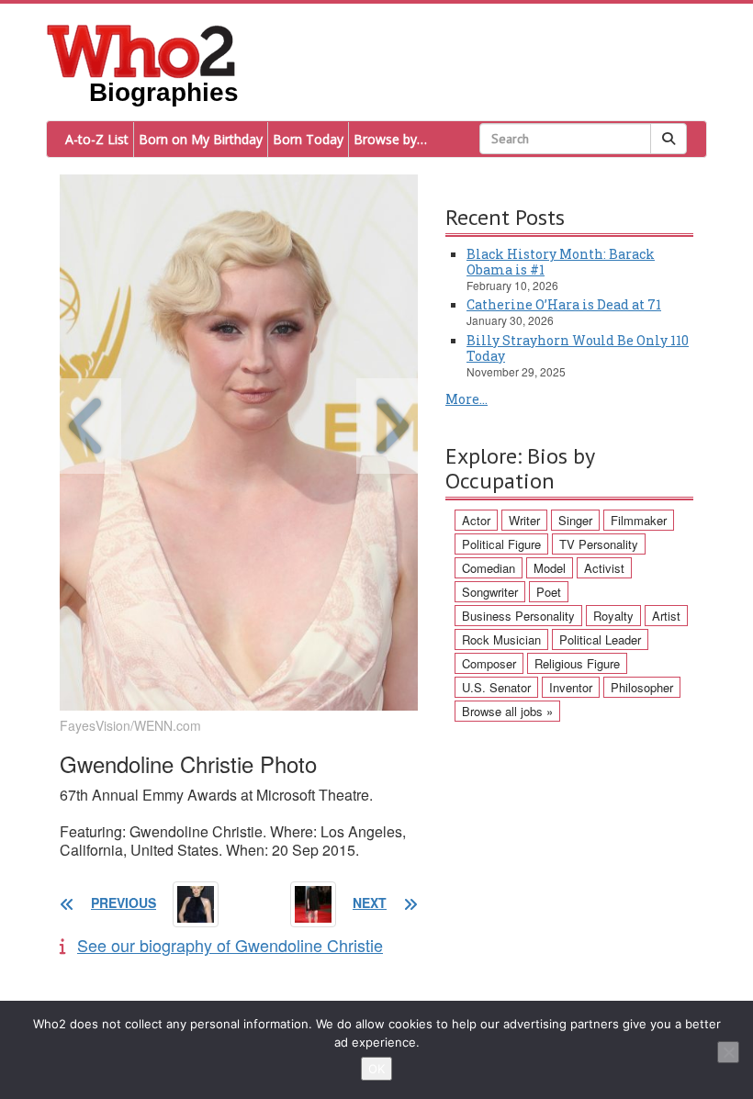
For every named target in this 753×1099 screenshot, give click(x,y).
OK (376, 1068)
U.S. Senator (496, 687)
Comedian (488, 568)
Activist (604, 568)
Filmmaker (639, 520)
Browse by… (390, 139)
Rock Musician (501, 639)
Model (550, 568)
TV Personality (598, 544)
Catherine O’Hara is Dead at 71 (563, 304)
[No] (728, 1052)
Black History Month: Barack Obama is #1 (560, 261)
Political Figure (501, 544)
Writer (524, 520)
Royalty (613, 615)
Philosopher (642, 687)
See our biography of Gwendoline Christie (230, 945)
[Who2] (141, 49)
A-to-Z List (97, 139)
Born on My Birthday (201, 139)
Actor (476, 520)
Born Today (308, 139)
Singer (575, 520)
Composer (489, 663)
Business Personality (518, 615)
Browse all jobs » (507, 711)
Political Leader (600, 639)
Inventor (570, 687)
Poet (548, 591)
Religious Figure (577, 663)
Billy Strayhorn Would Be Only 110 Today (577, 347)
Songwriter (490, 591)
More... (466, 399)
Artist (666, 615)
